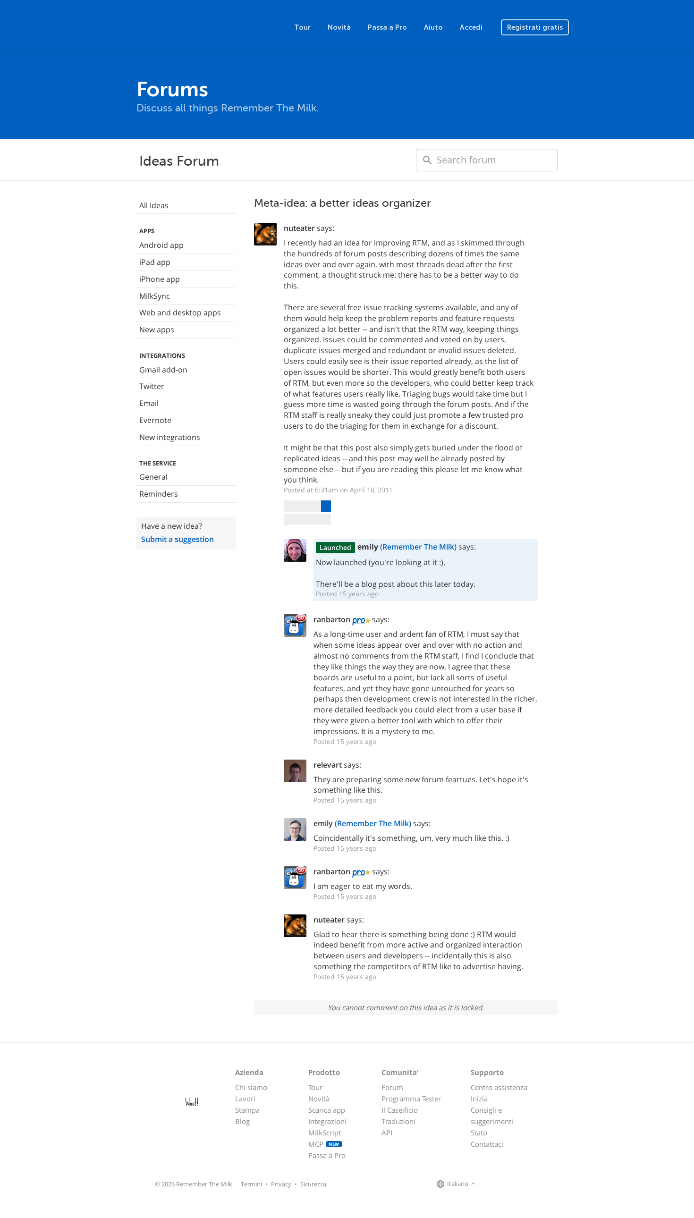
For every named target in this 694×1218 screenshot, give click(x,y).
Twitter (151, 386)
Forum (392, 1087)
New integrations (169, 437)
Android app (161, 245)
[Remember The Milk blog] (516, 1184)
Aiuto (433, 27)
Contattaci (487, 1144)
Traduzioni (398, 1121)
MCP (323, 1144)
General (153, 477)
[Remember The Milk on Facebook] (491, 1184)
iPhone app (159, 279)
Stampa (247, 1110)
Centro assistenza (499, 1087)
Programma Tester (411, 1098)
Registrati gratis (535, 27)
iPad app (154, 262)
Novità (339, 27)
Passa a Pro (387, 27)
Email (149, 403)
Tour (302, 27)
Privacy (281, 1184)
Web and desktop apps (180, 312)
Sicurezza (313, 1184)
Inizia (479, 1098)
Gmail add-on (163, 369)
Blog (242, 1121)
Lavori (245, 1098)
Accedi (471, 27)
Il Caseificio (399, 1110)
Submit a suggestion (177, 539)
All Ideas (154, 205)
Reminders (158, 494)
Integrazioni (327, 1121)
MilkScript (324, 1132)
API (386, 1132)
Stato (479, 1132)
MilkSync (154, 296)
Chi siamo (251, 1087)
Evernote (155, 420)
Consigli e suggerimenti (492, 1115)
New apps (156, 329)
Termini (251, 1184)
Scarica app (326, 1110)
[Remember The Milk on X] (504, 1184)
